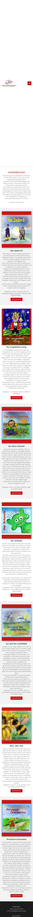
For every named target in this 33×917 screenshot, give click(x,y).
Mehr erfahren (16, 299)
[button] (29, 83)
